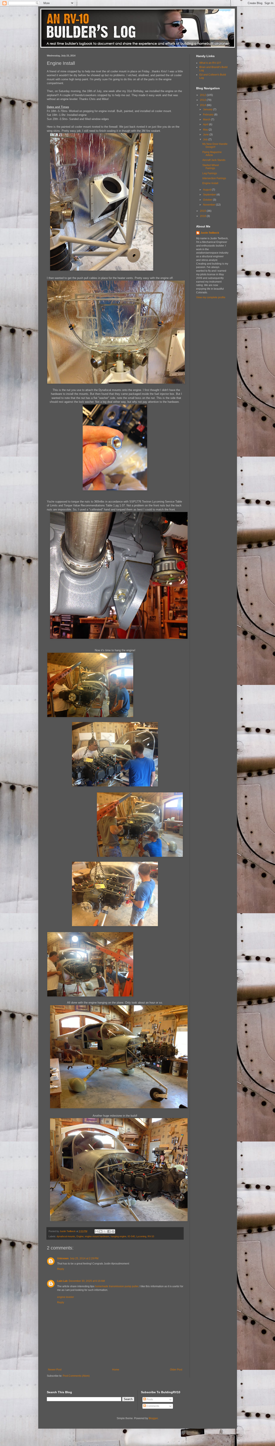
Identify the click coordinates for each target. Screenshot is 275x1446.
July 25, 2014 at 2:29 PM (84, 1258)
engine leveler (65, 1297)
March (207, 119)
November (209, 204)
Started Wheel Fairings (210, 167)
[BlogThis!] (101, 1231)
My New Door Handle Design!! (215, 145)
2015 (203, 210)
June (206, 134)
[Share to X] (105, 1231)
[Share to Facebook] (109, 1231)
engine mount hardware (97, 1236)
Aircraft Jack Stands (213, 160)
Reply (60, 1268)
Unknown (63, 1258)
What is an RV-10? (210, 62)
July (205, 139)
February (208, 114)
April (206, 124)
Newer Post (54, 1369)
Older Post (176, 1369)
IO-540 (131, 1236)
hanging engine (118, 1236)
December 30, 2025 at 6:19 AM (87, 1280)
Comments (152, 1406)
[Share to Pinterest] (113, 1231)
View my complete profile (210, 297)
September (210, 194)
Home (115, 1369)
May (206, 129)
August (207, 189)
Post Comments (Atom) (76, 1375)
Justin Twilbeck (209, 232)
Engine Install (210, 183)
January (208, 109)
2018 (203, 216)
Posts (149, 1399)
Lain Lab (62, 1280)
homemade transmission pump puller (116, 1286)
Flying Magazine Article (212, 154)
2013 (203, 99)
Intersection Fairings (214, 178)
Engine (80, 1236)
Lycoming (141, 1236)
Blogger (153, 1418)
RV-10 (151, 1236)
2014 (203, 105)
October (208, 199)
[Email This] (97, 1231)
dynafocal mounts (66, 1236)
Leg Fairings (209, 173)
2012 (203, 95)
